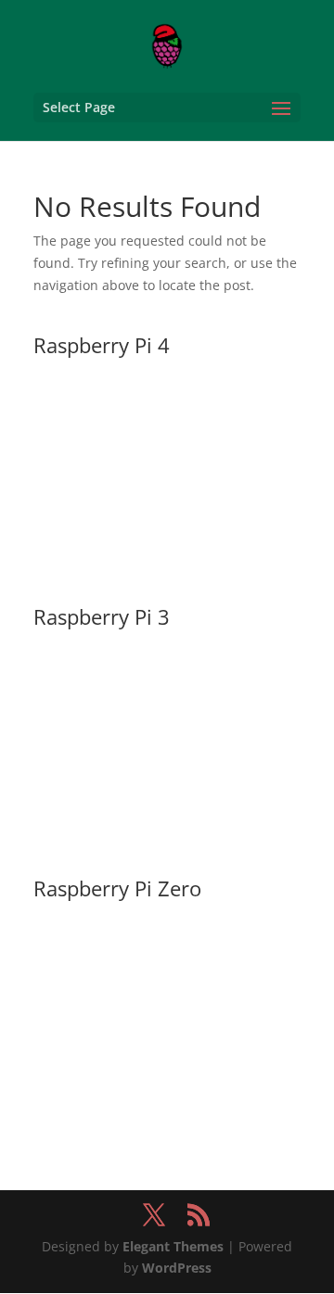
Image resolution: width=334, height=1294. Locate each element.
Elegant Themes (173, 1246)
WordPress (177, 1267)
